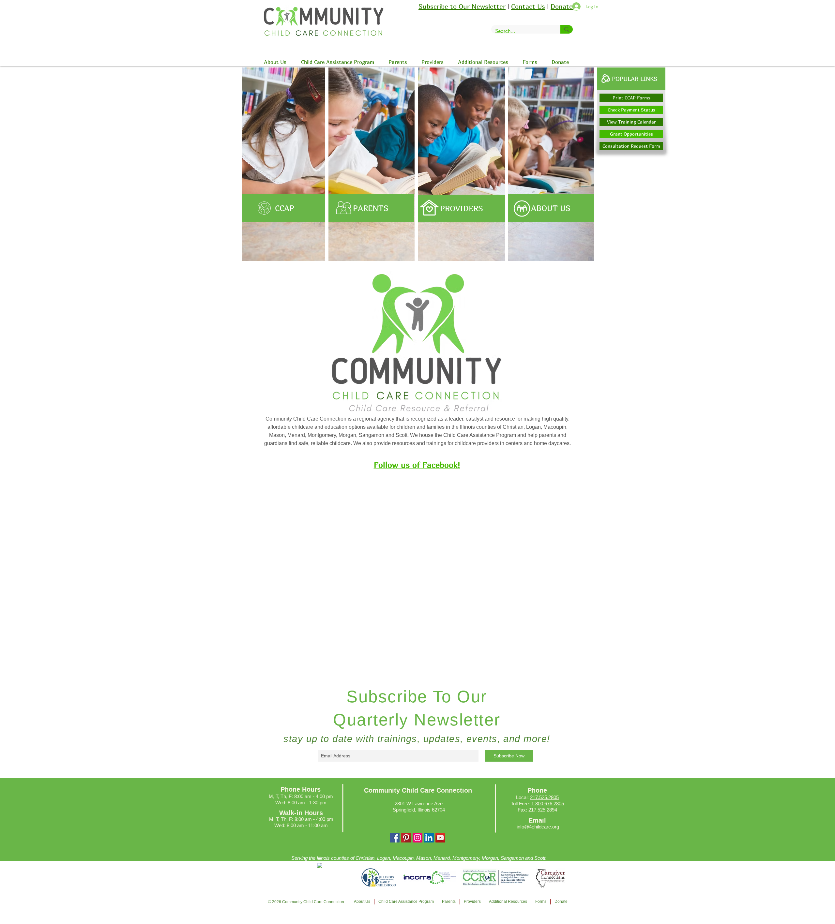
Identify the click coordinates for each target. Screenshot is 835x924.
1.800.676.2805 (547, 803)
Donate (562, 6)
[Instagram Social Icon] (417, 837)
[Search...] (566, 29)
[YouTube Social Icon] (440, 837)
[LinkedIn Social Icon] (429, 837)
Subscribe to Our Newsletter (462, 6)
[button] (631, 78)
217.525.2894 (542, 809)
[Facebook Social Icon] (395, 837)
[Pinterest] (406, 837)
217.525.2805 (544, 797)
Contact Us (528, 6)
